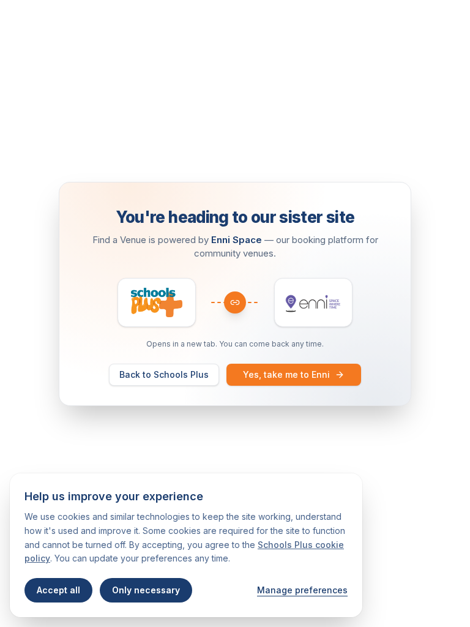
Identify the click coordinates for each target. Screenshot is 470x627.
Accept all (58, 590)
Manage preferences (302, 590)
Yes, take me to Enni (286, 374)
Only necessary (146, 590)
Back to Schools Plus (164, 374)
